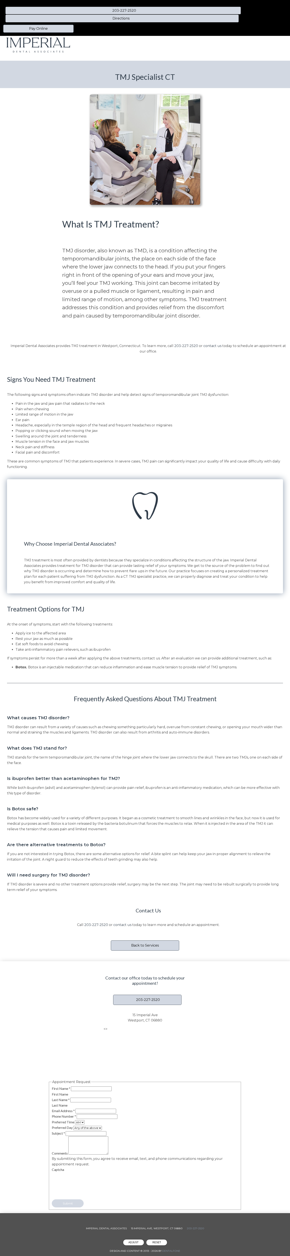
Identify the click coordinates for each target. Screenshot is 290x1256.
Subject (58, 1133)
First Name (61, 1088)
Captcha (58, 1169)
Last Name (61, 1100)
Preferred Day (62, 1127)
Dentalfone (171, 1250)
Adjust (133, 1242)
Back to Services (145, 945)
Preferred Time (63, 1122)
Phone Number (64, 1116)
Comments (60, 1153)
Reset (156, 1242)
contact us (122, 925)
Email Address (63, 1111)
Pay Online (38, 29)
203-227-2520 (186, 346)
